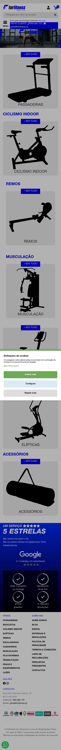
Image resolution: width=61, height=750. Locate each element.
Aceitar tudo (30, 375)
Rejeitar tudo (30, 393)
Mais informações (11, 366)
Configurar (31, 384)
